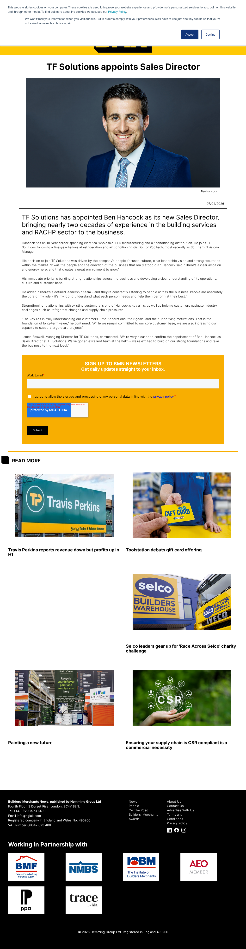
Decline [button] (210, 34)
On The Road (138, 810)
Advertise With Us (180, 810)
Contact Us (175, 806)
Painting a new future (30, 742)
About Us (174, 801)
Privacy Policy (117, 11)
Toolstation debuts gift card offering (164, 549)
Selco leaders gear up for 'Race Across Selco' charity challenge (181, 648)
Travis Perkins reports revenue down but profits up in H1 (63, 552)
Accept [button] (189, 34)
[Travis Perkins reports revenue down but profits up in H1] (64, 505)
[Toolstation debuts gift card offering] (182, 505)
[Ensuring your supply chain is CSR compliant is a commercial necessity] (182, 698)
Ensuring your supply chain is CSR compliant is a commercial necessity (176, 745)
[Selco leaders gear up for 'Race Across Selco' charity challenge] (182, 601)
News (133, 801)
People (134, 806)
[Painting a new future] (64, 698)
